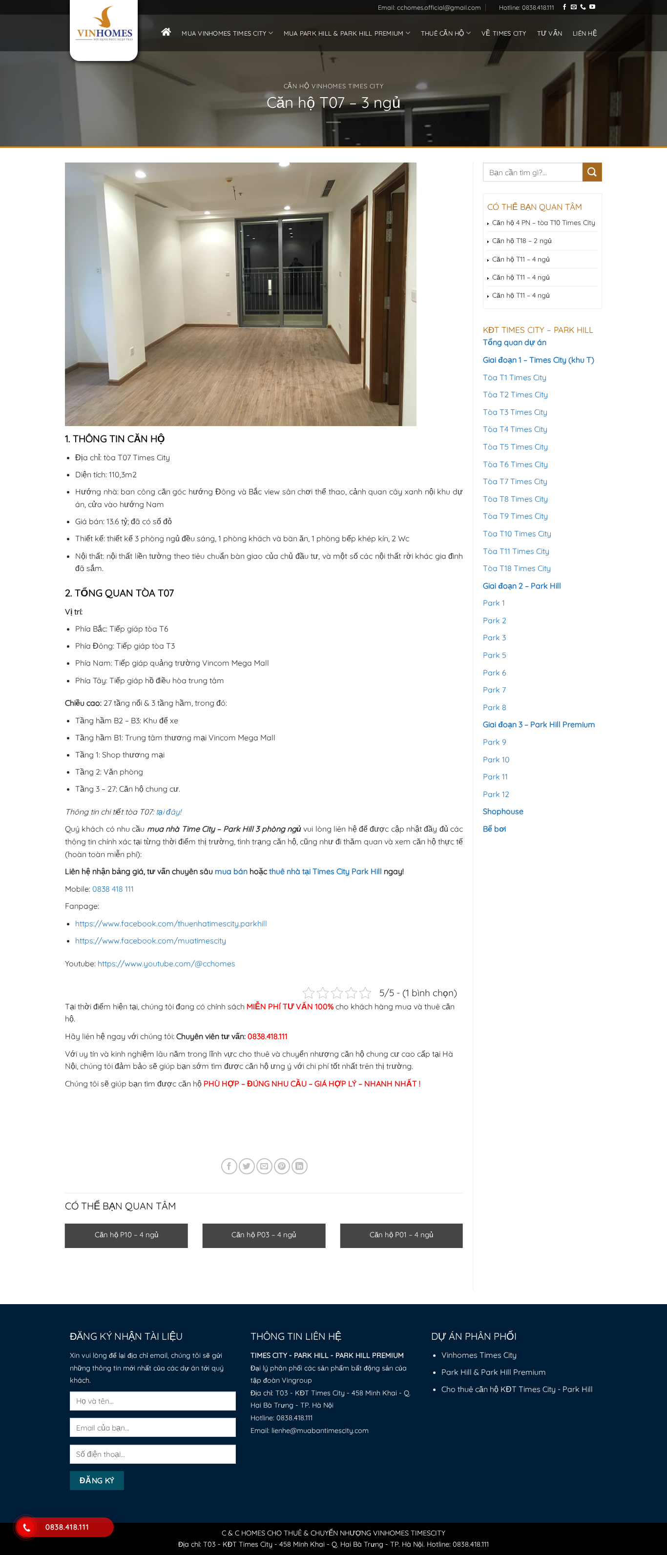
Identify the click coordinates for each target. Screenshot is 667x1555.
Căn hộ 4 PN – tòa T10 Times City (543, 222)
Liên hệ (585, 33)
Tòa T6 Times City (515, 464)
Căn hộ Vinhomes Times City (334, 86)
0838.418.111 (294, 1417)
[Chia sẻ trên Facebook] (229, 1166)
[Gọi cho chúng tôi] (583, 7)
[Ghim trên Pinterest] (282, 1166)
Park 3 (494, 637)
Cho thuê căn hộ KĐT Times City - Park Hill (517, 1389)
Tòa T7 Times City (515, 481)
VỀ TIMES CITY (503, 33)
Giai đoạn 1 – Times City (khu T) (538, 360)
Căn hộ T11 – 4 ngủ (521, 259)
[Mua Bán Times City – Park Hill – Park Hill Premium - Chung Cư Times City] (104, 23)
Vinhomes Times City (479, 1355)
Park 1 (494, 603)
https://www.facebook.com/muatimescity (150, 940)
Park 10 (496, 759)
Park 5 (494, 655)
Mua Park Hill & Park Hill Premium (344, 33)
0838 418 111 (113, 889)
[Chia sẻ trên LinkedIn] (300, 1166)
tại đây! (168, 812)
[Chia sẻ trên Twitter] (247, 1166)
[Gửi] (592, 172)
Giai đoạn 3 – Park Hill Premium (539, 724)
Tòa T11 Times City (516, 551)
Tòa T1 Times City (514, 377)
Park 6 (494, 672)
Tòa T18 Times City (517, 568)
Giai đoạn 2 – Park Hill (522, 586)
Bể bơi (494, 829)
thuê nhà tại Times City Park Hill (325, 871)
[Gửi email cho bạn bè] (264, 1166)
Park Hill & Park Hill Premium (493, 1372)
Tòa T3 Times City (515, 412)
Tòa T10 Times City (517, 533)
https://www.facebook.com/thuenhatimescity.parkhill (171, 923)
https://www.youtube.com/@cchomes (166, 963)
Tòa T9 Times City (515, 516)
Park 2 (494, 620)
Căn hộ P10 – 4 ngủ (126, 1234)
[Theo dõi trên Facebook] (564, 7)
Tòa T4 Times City (515, 429)
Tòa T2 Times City (515, 394)
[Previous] (52, 1235)
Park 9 (494, 742)
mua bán (231, 871)
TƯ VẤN (550, 33)
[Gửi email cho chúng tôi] (574, 7)
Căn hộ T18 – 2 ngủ (522, 240)
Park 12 (496, 794)
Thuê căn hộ (442, 33)
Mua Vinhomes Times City (224, 33)
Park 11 (495, 776)
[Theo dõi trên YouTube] (592, 7)
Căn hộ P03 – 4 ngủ (263, 1234)
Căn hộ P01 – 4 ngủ (401, 1234)
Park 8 (494, 707)
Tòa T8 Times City (515, 499)
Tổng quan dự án (514, 342)
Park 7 (494, 690)
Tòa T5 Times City (515, 446)
